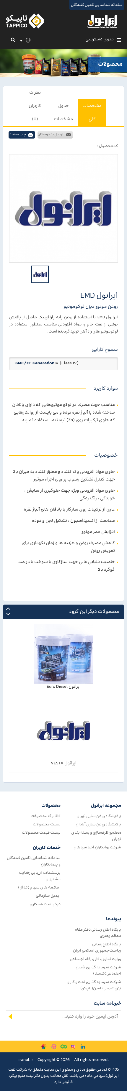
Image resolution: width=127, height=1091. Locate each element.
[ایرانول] (102, 23)
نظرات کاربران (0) (35, 106)
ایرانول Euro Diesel (64, 686)
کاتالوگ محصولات (45, 816)
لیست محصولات (47, 824)
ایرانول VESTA (63, 763)
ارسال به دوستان (50, 134)
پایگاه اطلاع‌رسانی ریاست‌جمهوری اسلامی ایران (97, 947)
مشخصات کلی (92, 113)
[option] (63, 208)
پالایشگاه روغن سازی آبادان (98, 824)
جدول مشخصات (63, 113)
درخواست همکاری (45, 904)
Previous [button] (8, 609)
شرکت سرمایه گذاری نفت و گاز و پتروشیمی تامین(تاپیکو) (94, 985)
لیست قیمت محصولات (41, 833)
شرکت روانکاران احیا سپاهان (97, 847)
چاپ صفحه (17, 134)
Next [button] (8, 614)
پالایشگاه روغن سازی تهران (98, 816)
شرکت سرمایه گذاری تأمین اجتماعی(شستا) (98, 970)
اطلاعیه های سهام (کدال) (39, 887)
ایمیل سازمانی (48, 896)
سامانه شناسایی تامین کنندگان (97, 5)
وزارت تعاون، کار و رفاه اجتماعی (95, 959)
